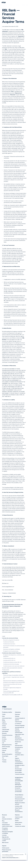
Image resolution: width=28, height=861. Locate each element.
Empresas (17, 714)
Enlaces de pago (6, 746)
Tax (3, 758)
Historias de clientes (7, 819)
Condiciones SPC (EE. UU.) (9, 658)
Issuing (3, 741)
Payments (4, 748)
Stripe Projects (18, 808)
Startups (17, 716)
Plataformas (18, 741)
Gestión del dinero (19, 739)
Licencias (4, 835)
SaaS (16, 743)
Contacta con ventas (20, 826)
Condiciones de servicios (9, 643)
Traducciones (5, 669)
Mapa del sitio (5, 837)
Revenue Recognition (7, 754)
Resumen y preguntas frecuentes (11, 640)
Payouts (4, 750)
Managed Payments (7, 744)
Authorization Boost (7, 718)
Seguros (17, 758)
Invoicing (4, 739)
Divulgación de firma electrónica (10, 651)
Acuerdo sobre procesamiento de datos (12, 668)
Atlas (3, 716)
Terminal (4, 760)
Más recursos (5, 842)
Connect (4, 727)
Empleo (17, 820)
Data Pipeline (5, 731)
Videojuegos (18, 752)
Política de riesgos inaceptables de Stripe (13, 675)
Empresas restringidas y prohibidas (11, 649)
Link (3, 742)
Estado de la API (19, 800)
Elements (4, 733)
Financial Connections (7, 735)
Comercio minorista (19, 774)
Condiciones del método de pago (11, 664)
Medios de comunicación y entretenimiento (19, 761)
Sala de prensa (18, 822)
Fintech (17, 751)
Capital (3, 722)
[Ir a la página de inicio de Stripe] (3, 707)
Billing (3, 720)
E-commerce (18, 723)
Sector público (18, 772)
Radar (3, 752)
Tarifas (3, 714)
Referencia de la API (19, 799)
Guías (3, 817)
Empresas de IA (18, 745)
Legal (3, 636)
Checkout (4, 723)
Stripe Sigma (5, 756)
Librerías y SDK (18, 806)
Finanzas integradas (20, 725)
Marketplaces (18, 738)
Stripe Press (18, 824)
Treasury (4, 761)
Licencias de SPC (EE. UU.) (9, 660)
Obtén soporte (5, 848)
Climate (4, 725)
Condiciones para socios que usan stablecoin (13, 666)
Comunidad (5, 822)
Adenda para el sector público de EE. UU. (12, 694)
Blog (3, 820)
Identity (4, 737)
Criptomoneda (5, 729)
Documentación (19, 797)
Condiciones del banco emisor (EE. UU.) (12, 662)
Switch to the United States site (10, 857)
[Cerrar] (25, 854)
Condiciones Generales (8, 642)
